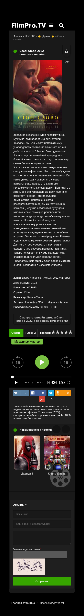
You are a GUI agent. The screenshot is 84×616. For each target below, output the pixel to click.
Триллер (36, 277)
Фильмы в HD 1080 (28, 25)
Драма (25, 277)
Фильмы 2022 (51, 277)
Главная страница (23, 602)
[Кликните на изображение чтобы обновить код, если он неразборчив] (29, 573)
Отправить (42, 581)
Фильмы (65, 277)
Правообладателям (52, 602)
